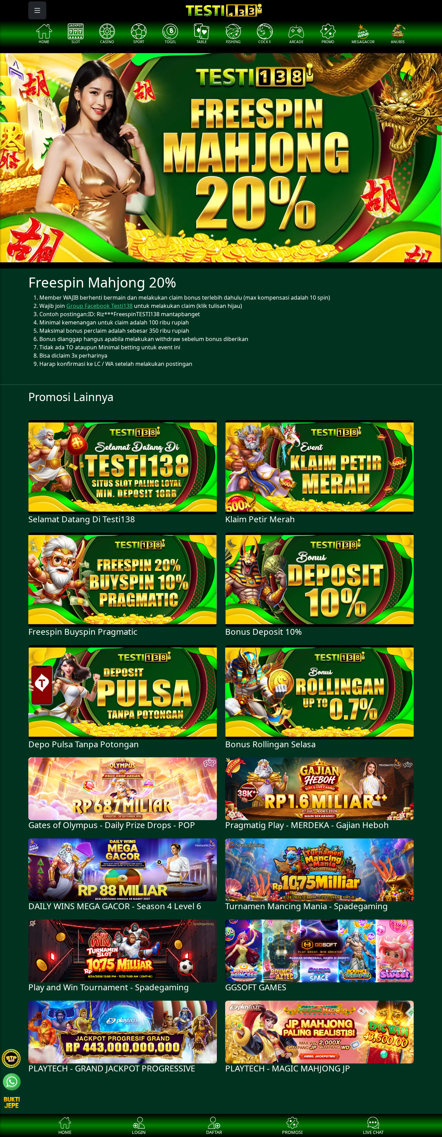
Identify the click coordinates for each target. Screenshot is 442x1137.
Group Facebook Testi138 (99, 306)
